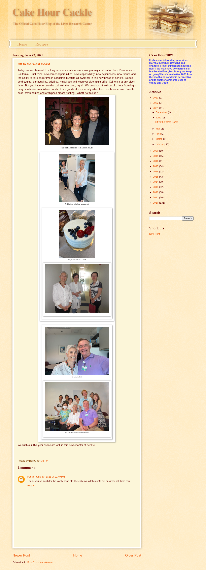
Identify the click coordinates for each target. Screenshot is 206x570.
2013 (156, 187)
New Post (154, 234)
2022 (156, 103)
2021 (156, 108)
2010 (156, 202)
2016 (156, 171)
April (158, 133)
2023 (156, 97)
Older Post (133, 555)
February (161, 144)
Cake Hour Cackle (52, 11)
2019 (156, 156)
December (162, 112)
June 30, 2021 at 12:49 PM (50, 476)
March (159, 139)
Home (22, 44)
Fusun (30, 476)
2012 (156, 192)
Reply (30, 485)
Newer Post (21, 555)
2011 (156, 197)
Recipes (41, 44)
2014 (156, 181)
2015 (156, 176)
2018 (156, 161)
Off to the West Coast (34, 64)
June (159, 117)
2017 (156, 166)
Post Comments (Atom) (40, 562)
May (158, 128)
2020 (156, 150)
